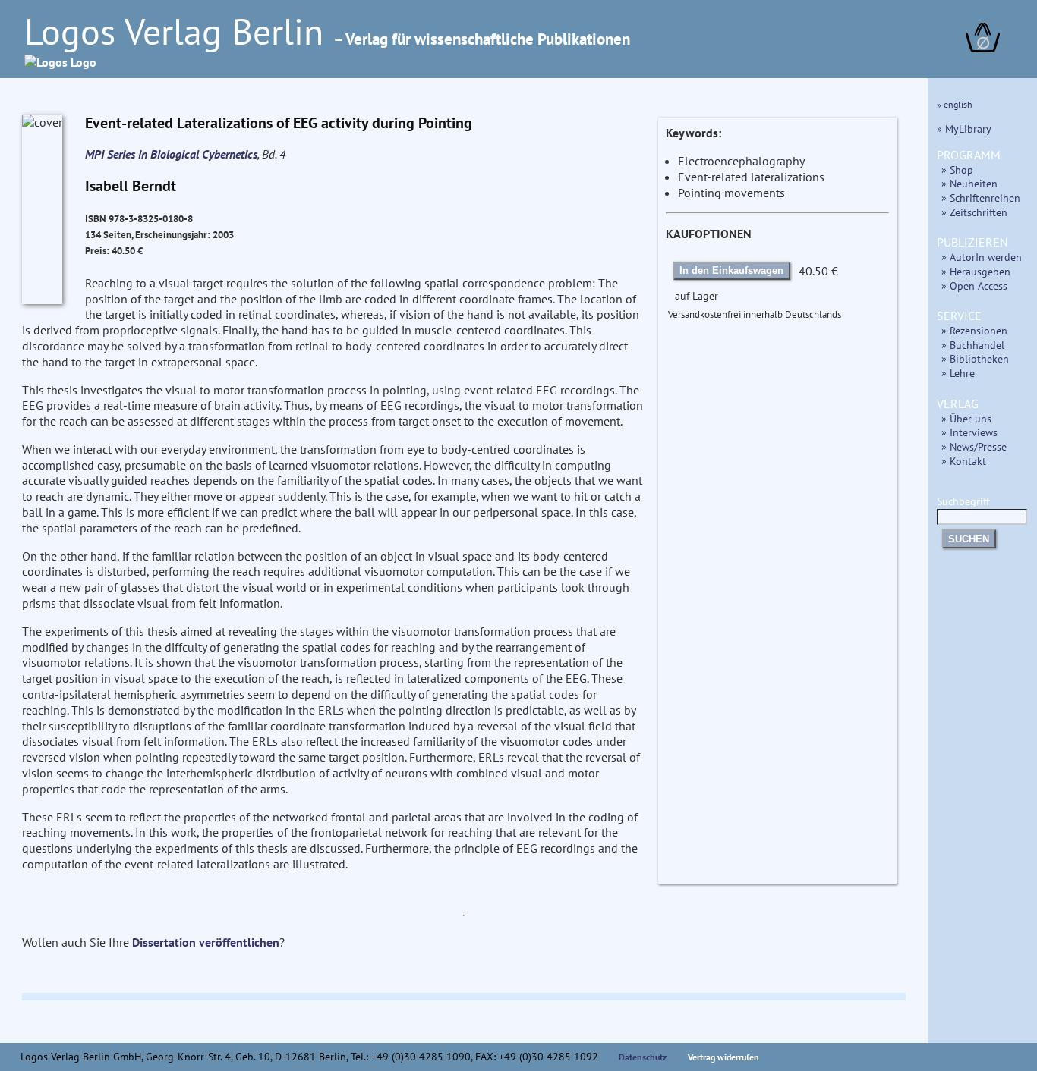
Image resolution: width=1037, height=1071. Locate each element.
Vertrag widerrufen (723, 1057)
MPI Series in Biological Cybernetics (171, 154)
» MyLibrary (964, 128)
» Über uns (966, 418)
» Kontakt (963, 461)
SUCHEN (968, 539)
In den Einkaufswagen (731, 270)
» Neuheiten (969, 183)
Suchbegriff (963, 501)
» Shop (957, 169)
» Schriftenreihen (980, 197)
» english (954, 104)
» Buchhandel (972, 345)
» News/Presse (974, 446)
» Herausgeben (975, 271)
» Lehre (958, 373)
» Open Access (974, 285)
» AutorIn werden (981, 257)
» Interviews (969, 432)
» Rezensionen (974, 330)
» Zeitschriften (974, 212)
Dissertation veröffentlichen (205, 942)
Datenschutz (643, 1057)
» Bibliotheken (975, 358)
